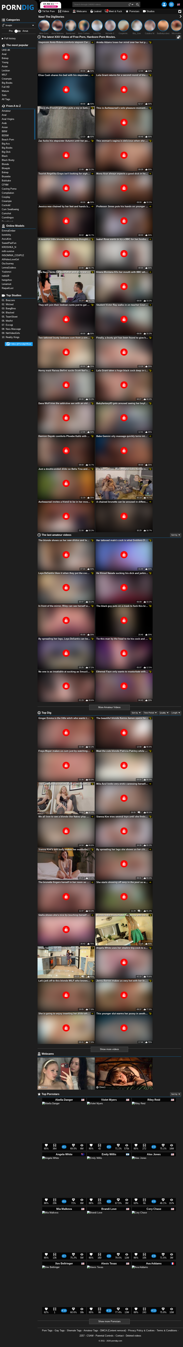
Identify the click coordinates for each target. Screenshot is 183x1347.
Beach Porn (8, 139)
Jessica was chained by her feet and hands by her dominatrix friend (64, 206)
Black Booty (9, 160)
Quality (163, 713)
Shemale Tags (74, 1330)
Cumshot (7, 213)
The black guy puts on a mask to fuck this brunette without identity (122, 606)
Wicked (8, 304)
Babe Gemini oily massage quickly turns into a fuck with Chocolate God (122, 436)
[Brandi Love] (94, 1220)
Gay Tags (60, 1330)
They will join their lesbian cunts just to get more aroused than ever (64, 305)
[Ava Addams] (140, 1275)
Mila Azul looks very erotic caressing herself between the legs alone (122, 783)
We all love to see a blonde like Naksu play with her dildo (64, 816)
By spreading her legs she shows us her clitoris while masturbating (122, 849)
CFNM (5, 184)
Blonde (6, 164)
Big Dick (6, 152)
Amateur (6, 111)
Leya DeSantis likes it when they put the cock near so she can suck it (64, 573)
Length (174, 713)
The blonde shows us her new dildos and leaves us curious (64, 540)
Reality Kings (11, 337)
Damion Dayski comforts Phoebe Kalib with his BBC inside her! (64, 436)
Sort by (174, 535)
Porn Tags (47, 1330)
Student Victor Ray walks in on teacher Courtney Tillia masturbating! (122, 305)
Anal (4, 115)
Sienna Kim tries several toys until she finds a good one (122, 816)
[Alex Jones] (139, 1165)
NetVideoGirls (11, 333)
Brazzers (9, 300)
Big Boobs (7, 147)
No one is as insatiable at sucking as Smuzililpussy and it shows (64, 671)
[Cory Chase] (139, 1220)
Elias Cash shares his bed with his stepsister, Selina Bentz (64, 75)
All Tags (6, 99)
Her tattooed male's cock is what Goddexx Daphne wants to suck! (122, 540)
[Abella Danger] (51, 1112)
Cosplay (6, 197)
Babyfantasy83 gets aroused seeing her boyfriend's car (122, 403)
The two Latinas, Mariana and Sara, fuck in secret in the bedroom (122, 469)
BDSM (5, 135)
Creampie (7, 201)
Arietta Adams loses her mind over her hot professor (122, 42)
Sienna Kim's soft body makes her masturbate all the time (64, 849)
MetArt (7, 320)
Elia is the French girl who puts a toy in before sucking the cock (64, 108)
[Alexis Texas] (95, 1275)
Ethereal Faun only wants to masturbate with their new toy (122, 671)
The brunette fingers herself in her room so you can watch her (64, 882)
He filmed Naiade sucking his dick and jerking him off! (122, 573)
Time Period (149, 713)
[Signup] (164, 4)
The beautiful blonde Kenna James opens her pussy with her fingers (122, 718)
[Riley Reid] (138, 1110)
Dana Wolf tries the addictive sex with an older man (64, 403)
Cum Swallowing (11, 209)
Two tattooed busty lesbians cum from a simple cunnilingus (64, 337)
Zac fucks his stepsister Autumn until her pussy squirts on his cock (64, 140)
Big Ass (6, 143)
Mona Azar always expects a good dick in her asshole (122, 173)
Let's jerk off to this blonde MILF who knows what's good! (64, 980)
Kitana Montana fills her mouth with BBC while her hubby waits (122, 272)
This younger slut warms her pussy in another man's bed (122, 1013)
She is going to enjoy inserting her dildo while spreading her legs (64, 1013)
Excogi (8, 325)
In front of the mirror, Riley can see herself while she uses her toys (64, 606)
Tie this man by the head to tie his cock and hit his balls (122, 638)
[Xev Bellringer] (51, 1275)
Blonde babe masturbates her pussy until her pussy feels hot (122, 915)
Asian (5, 127)
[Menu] (171, 4)
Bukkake (7, 180)
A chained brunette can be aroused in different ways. (122, 501)
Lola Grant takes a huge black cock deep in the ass (122, 370)
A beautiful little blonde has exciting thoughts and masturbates (64, 239)
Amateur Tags (91, 1330)
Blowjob (6, 168)
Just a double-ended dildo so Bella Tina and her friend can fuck (64, 469)
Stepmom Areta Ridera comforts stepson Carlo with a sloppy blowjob (64, 42)
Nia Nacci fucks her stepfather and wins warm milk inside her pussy (64, 272)
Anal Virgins (8, 119)
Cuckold (6, 205)
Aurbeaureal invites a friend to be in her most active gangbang (64, 501)
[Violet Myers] (95, 1111)
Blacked (8, 312)
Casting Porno (9, 188)
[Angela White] (50, 1166)
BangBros (9, 308)
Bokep (5, 172)
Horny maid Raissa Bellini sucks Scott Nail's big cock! (64, 370)
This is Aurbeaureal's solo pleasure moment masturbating (122, 108)
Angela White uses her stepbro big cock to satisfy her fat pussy (122, 948)
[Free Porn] (19, 7)
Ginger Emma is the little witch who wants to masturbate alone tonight (64, 718)
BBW (5, 131)
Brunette (7, 176)
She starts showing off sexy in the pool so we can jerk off (122, 882)
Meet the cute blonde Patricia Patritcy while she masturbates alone (122, 751)
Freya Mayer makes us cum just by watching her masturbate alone (64, 751)
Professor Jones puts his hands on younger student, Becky (122, 206)
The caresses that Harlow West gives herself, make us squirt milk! (64, 783)
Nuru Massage (11, 329)
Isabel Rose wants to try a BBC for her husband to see (122, 239)
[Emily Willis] (94, 1165)
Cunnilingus (8, 217)
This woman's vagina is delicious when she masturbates (122, 140)
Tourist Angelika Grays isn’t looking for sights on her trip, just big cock (64, 173)
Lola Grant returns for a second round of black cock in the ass (122, 75)
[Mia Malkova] (50, 1220)
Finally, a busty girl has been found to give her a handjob (122, 337)
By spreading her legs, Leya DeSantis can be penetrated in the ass (64, 638)
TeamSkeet (10, 316)
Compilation (8, 193)
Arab (4, 123)
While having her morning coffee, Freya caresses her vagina (64, 948)
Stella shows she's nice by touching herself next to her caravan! (64, 915)
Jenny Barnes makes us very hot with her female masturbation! (122, 980)
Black (5, 156)
